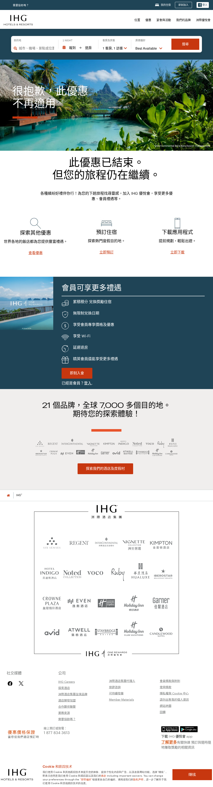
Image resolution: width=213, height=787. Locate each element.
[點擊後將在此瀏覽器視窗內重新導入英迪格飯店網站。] (50, 572)
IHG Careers (66, 681)
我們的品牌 (183, 20)
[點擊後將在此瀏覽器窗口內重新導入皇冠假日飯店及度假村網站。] (52, 601)
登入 (88, 383)
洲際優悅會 (203, 20)
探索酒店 (64, 688)
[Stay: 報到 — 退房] (78, 48)
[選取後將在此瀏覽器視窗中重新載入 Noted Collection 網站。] (72, 572)
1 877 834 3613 (57, 732)
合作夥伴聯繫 (67, 706)
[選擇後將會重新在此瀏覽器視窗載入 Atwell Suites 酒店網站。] (79, 630)
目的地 (17, 40)
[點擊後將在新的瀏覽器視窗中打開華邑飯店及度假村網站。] (140, 572)
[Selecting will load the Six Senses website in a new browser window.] (52, 542)
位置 (137, 20)
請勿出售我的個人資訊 (174, 699)
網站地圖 (165, 706)
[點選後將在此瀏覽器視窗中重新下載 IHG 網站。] (106, 511)
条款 (103, 775)
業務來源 (64, 713)
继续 (192, 774)
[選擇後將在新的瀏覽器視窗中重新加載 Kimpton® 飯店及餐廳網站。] (161, 542)
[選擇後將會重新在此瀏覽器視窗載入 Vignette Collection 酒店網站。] (134, 541)
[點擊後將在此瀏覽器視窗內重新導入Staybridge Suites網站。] (106, 630)
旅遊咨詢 (115, 687)
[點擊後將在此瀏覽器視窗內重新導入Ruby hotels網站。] (118, 572)
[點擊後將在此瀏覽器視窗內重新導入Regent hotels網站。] (79, 542)
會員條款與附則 (170, 681)
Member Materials (121, 699)
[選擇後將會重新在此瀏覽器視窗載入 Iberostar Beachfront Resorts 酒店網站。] (163, 572)
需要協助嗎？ (21, 5)
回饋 (163, 712)
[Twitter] (21, 683)
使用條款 (165, 687)
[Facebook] (11, 683)
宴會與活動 (163, 20)
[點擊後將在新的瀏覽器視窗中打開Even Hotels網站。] (79, 601)
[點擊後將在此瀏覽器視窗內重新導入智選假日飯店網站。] (106, 601)
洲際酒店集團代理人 (122, 681)
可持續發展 (116, 693)
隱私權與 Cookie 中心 (174, 693)
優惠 (148, 20)
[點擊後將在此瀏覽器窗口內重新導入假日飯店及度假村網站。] (134, 601)
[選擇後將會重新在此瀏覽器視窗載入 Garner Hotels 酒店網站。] (161, 601)
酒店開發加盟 (67, 700)
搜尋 (185, 44)
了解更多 (169, 741)
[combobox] (36, 48)
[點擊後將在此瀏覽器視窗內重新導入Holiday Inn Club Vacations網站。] (134, 630)
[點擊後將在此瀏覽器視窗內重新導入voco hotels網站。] (95, 572)
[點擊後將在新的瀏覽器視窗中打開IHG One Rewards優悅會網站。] (106, 654)
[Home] (8, 495)
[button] (203, 5)
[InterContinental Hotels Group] (18, 19)
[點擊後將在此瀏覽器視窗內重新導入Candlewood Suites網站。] (161, 630)
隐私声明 (138, 779)
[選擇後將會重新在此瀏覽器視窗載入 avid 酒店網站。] (52, 630)
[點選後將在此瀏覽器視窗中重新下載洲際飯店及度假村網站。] (106, 542)
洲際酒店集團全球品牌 (72, 694)
